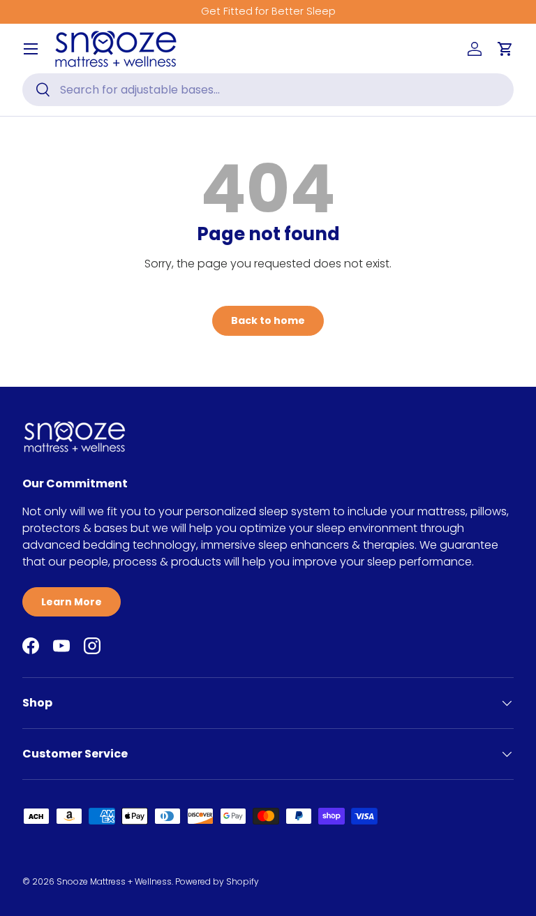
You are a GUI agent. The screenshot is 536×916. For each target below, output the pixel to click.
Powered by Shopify (217, 881)
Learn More (71, 602)
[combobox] (268, 89)
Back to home (268, 320)
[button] (505, 49)
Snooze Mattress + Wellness (114, 881)
